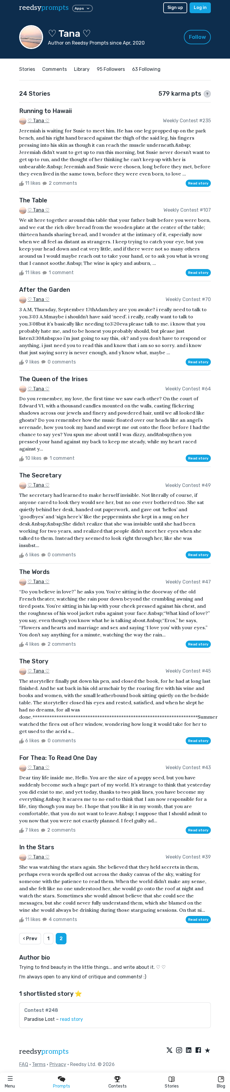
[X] (169, 1050)
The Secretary (40, 475)
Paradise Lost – (53, 1019)
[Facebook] (198, 1050)
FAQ (23, 1064)
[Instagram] (179, 1050)
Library (82, 69)
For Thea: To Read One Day (58, 757)
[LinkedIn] (188, 1050)
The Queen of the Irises (53, 379)
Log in (200, 7)
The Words (34, 571)
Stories (172, 1086)
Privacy (57, 1064)
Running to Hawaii (45, 110)
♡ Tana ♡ (38, 120)
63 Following (146, 69)
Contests (117, 1086)
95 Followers (111, 69)
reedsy (44, 7)
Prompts (61, 1086)
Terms (39, 1064)
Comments (54, 69)
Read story (198, 183)
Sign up (175, 7)
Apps (79, 8)
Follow (197, 37)
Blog (221, 1086)
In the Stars (36, 847)
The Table (33, 200)
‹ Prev (30, 938)
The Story (33, 661)
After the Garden (44, 289)
